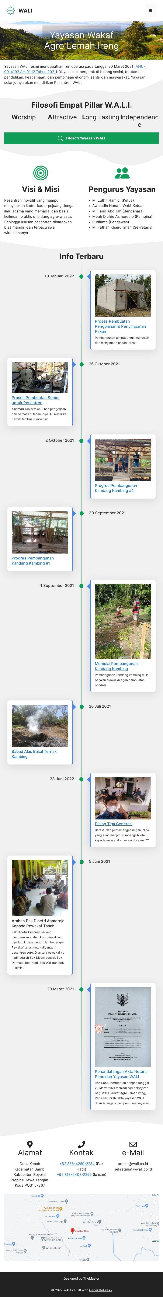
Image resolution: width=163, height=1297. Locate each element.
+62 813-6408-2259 (74, 1174)
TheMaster (91, 1278)
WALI (25, 10)
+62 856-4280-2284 (77, 1164)
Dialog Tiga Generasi (113, 824)
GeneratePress (100, 1290)
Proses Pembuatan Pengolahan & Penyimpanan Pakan (120, 326)
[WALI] (10, 10)
